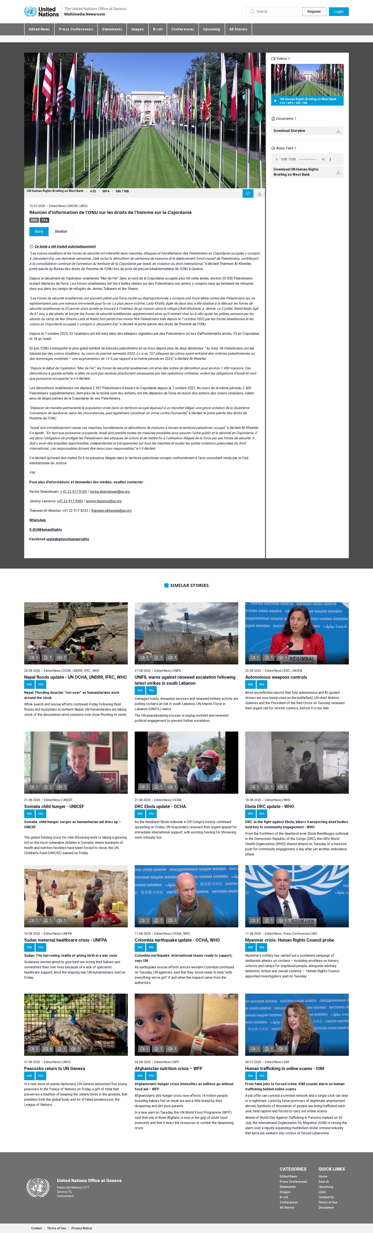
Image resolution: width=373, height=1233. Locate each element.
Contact (36, 1228)
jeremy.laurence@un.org (104, 501)
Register (314, 11)
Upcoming (211, 29)
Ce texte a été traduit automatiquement (65, 246)
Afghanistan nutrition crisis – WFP (168, 1068)
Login (338, 11)
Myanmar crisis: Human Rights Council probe (289, 940)
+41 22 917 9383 (70, 501)
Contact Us (326, 1197)
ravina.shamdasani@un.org (110, 492)
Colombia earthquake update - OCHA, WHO (177, 940)
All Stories (238, 29)
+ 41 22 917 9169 (73, 492)
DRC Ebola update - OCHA (160, 806)
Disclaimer (326, 1207)
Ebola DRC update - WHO (269, 806)
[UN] (41, 11)
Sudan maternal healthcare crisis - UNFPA (65, 940)
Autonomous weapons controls (276, 677)
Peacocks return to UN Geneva (54, 1068)
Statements (112, 29)
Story (39, 231)
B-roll (157, 29)
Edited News (39, 29)
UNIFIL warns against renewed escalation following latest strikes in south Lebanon (185, 680)
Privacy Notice (81, 1228)
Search (324, 1181)
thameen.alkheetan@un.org (111, 511)
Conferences (182, 29)
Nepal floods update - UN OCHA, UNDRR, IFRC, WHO (75, 677)
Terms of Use (328, 1202)
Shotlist (61, 231)
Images (137, 29)
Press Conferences (76, 29)
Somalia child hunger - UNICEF (54, 806)
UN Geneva (85, 1084)
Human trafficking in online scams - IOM (284, 1068)
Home (323, 1176)
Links (322, 1192)
